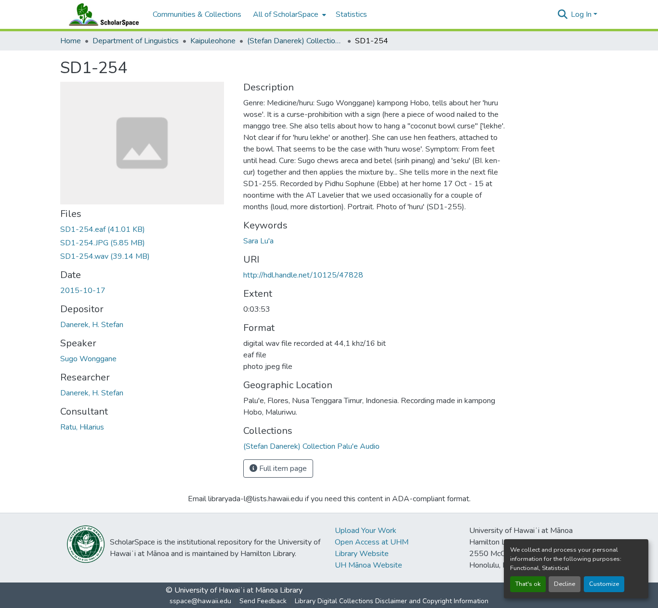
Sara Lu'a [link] (258, 241)
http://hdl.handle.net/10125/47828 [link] (303, 275)
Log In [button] (582, 14)
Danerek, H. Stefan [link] (91, 324)
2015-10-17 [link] (82, 290)
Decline (564, 584)
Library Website (362, 553)
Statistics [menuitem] (351, 14)
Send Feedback (263, 601)
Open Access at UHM (371, 542)
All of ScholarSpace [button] (285, 14)
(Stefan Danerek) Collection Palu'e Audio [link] (295, 41)
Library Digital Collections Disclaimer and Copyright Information (391, 601)
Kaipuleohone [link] (213, 41)
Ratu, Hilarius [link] (82, 427)
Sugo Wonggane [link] (88, 359)
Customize (604, 584)
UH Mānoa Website (368, 565)
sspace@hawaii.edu (200, 601)
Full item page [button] (282, 468)
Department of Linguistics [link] (135, 41)
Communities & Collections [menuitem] (197, 14)
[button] (101, 14)
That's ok (527, 584)
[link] (146, 229)
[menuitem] (288, 14)
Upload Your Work (365, 530)
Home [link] (70, 41)
